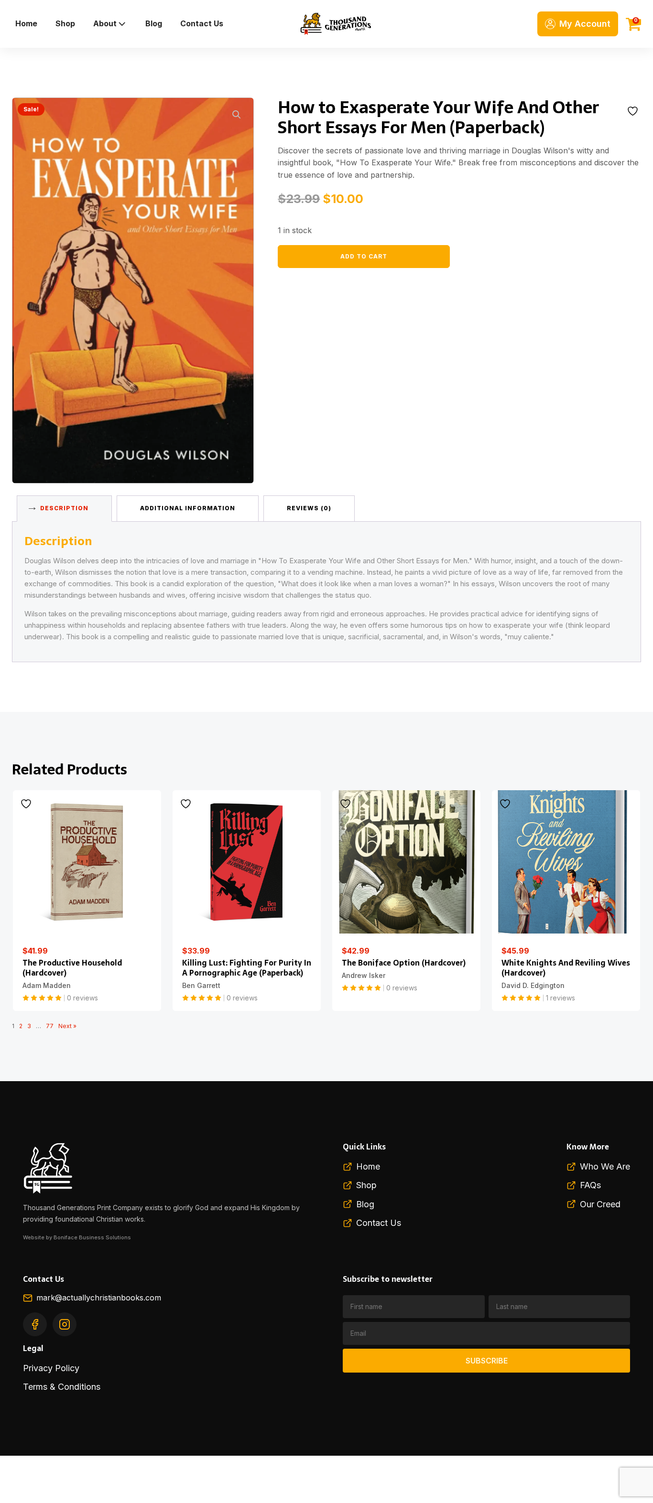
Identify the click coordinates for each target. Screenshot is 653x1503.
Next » (67, 1026)
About (105, 23)
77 (50, 1026)
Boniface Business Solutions (92, 1237)
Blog (153, 23)
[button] (236, 114)
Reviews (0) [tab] (309, 508)
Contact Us (201, 23)
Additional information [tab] (187, 508)
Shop (65, 23)
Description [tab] (64, 508)
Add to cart (363, 256)
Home (26, 23)
